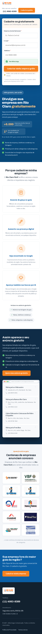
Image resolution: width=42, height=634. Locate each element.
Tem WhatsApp (14, 61)
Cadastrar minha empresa (16, 573)
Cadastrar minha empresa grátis (21, 68)
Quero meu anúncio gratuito (16, 373)
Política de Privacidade (9, 630)
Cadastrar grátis (27, 10)
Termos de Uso (23, 630)
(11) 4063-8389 (10, 11)
